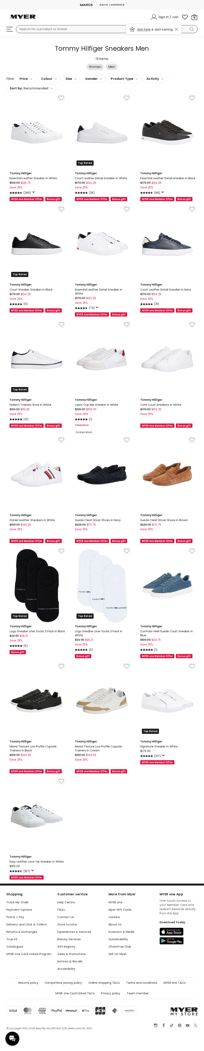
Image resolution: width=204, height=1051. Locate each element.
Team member (138, 993)
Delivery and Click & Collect (26, 924)
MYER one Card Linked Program (29, 954)
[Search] (192, 29)
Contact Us (65, 917)
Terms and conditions (141, 983)
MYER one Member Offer (26, 199)
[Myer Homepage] (23, 19)
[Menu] (9, 29)
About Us (115, 924)
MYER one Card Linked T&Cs (75, 993)
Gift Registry (66, 947)
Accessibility (66, 969)
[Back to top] (192, 1041)
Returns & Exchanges (21, 932)
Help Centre (66, 902)
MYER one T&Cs (175, 983)
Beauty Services (69, 939)
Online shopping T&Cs (104, 983)
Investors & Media (122, 932)
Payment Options (19, 910)
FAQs (61, 910)
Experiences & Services (74, 932)
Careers (114, 917)
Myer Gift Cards (120, 910)
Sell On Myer (118, 954)
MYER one (116, 902)
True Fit (11, 939)
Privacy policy (110, 993)
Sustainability (118, 939)
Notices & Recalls (69, 961)
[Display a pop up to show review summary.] (34, 193)
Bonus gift (53, 199)
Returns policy (28, 983)
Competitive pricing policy (63, 983)
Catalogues (14, 947)
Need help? (12, 1039)
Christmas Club (120, 947)
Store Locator (67, 924)
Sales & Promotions (71, 954)
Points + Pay (15, 917)
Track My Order (17, 902)
